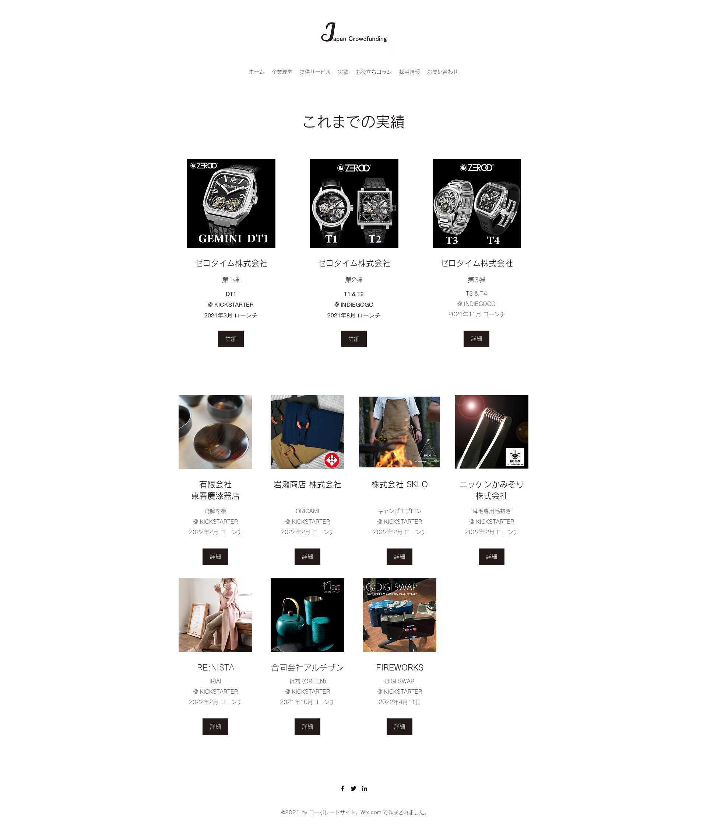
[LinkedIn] (364, 788)
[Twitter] (353, 788)
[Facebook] (342, 788)
